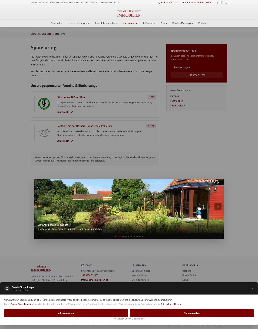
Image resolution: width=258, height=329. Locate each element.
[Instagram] (222, 2)
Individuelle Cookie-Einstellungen (129, 319)
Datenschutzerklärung (171, 304)
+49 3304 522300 (169, 2)
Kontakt (202, 23)
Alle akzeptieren (66, 313)
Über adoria (129, 23)
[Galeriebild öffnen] (129, 206)
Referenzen (149, 23)
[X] (226, 2)
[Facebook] (217, 2)
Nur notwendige (192, 313)
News (164, 23)
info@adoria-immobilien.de (198, 2)
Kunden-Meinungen (182, 23)
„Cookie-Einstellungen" (20, 304)
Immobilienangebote (106, 23)
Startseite (56, 23)
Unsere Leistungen (77, 23)
